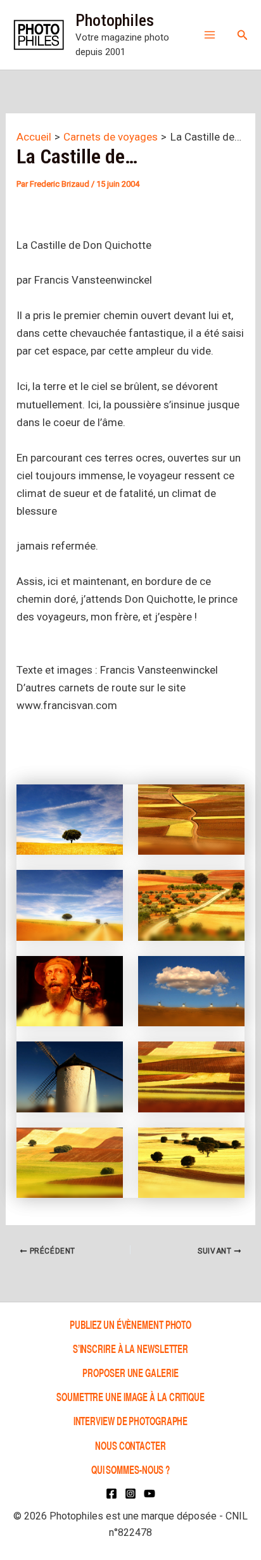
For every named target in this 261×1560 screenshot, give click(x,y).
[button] (242, 35)
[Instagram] (130, 1493)
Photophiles (114, 20)
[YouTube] (149, 1493)
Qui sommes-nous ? (130, 1469)
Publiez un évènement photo (130, 1324)
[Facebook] (111, 1493)
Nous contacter (130, 1445)
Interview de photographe (130, 1421)
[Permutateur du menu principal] (209, 34)
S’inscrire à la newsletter (130, 1348)
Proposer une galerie (130, 1372)
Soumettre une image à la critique (130, 1396)
